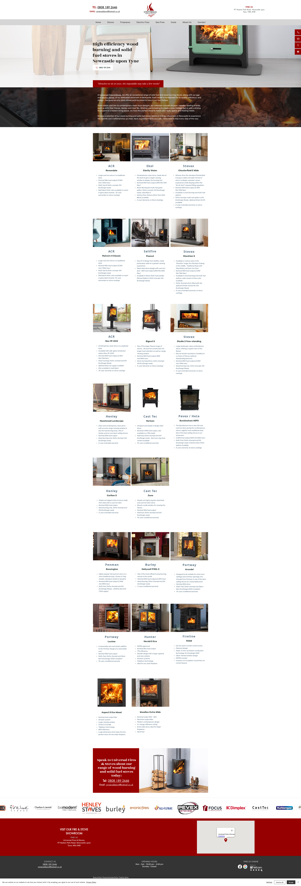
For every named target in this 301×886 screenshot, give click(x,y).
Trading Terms (124, 877)
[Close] (298, 882)
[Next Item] (297, 808)
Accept (291, 882)
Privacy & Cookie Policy (110, 877)
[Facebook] (240, 867)
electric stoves (107, 97)
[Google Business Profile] (245, 867)
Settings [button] (269, 882)
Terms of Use (97, 877)
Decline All (279, 882)
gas (197, 95)
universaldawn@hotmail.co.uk (108, 11)
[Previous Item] (4, 808)
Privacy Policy (91, 882)
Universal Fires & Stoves (110, 95)
